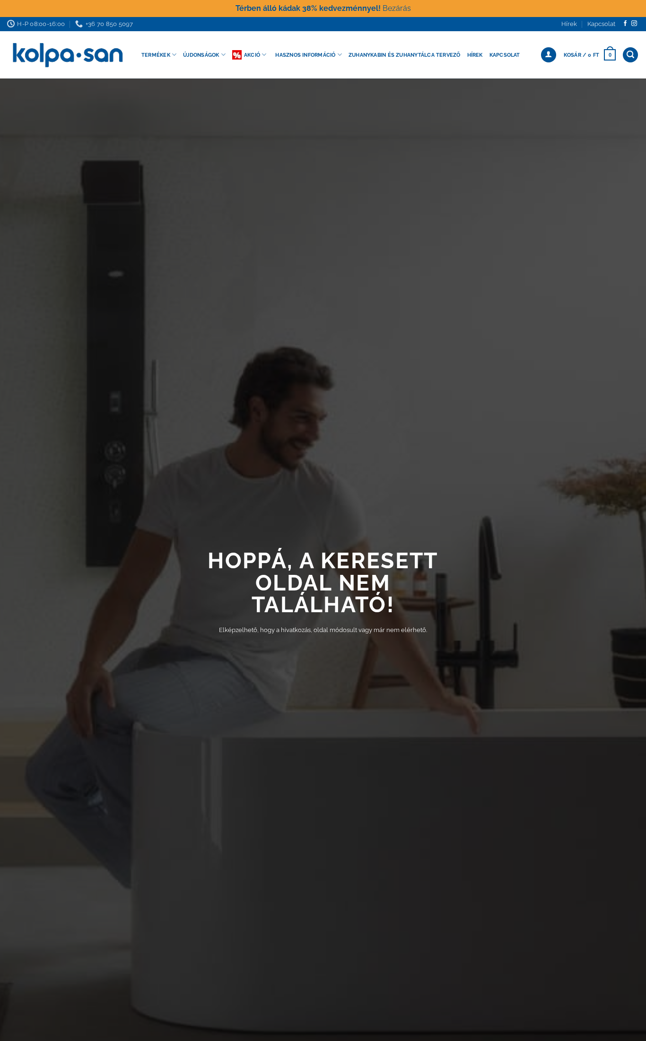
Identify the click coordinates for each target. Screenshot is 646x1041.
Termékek (155, 55)
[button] (590, 55)
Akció (252, 55)
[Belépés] (548, 55)
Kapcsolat (601, 23)
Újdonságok (201, 55)
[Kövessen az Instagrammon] (634, 23)
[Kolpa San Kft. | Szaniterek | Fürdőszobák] (67, 54)
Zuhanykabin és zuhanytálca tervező (405, 55)
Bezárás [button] (397, 8)
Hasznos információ (305, 55)
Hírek (569, 23)
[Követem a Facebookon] (625, 23)
